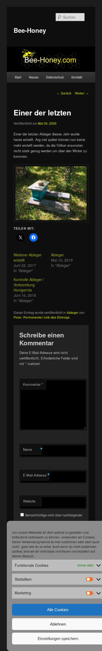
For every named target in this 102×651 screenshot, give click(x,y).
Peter (18, 317)
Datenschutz (55, 77)
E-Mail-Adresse (36, 475)
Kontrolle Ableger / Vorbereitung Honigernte (29, 285)
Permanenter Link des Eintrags (46, 317)
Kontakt (76, 77)
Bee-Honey (30, 30)
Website (29, 501)
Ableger (57, 254)
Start (18, 77)
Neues (33, 77)
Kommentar (33, 384)
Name (32, 449)
